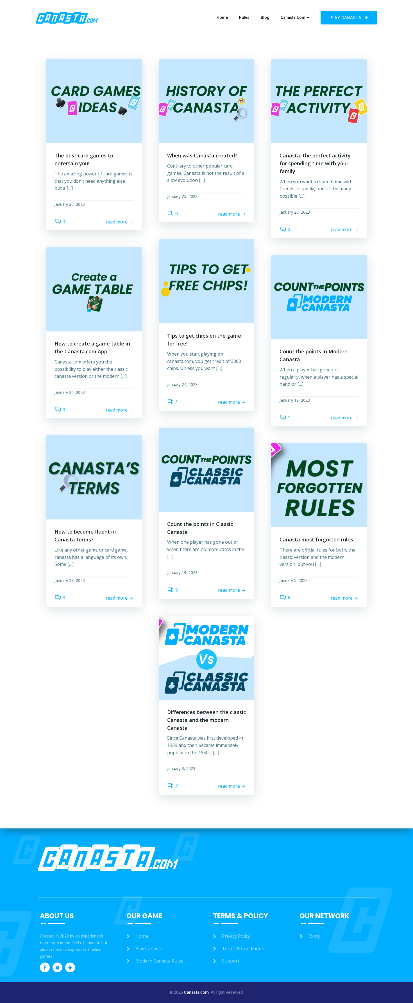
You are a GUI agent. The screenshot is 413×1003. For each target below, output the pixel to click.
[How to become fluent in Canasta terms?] (94, 477)
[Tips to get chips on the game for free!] (207, 281)
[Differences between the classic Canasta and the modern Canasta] (207, 657)
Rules (244, 17)
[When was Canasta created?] (207, 101)
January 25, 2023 (70, 204)
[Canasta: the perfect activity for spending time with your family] (319, 101)
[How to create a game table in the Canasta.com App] (94, 289)
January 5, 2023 (294, 580)
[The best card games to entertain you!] (94, 101)
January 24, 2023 (182, 384)
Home (222, 17)
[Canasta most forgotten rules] (319, 485)
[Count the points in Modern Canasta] (319, 297)
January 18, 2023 (70, 580)
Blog (265, 17)
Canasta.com (293, 17)
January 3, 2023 (181, 768)
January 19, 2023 (295, 400)
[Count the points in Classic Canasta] (207, 469)
